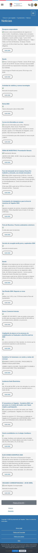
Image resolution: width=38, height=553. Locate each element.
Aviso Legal (19, 528)
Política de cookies (19, 536)
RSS (19, 541)
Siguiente (10, 511)
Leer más (7, 50)
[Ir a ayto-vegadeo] (17, 5)
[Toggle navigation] (2, 4)
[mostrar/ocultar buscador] (29, 5)
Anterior (10, 508)
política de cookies (29, 547)
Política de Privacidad (19, 532)
